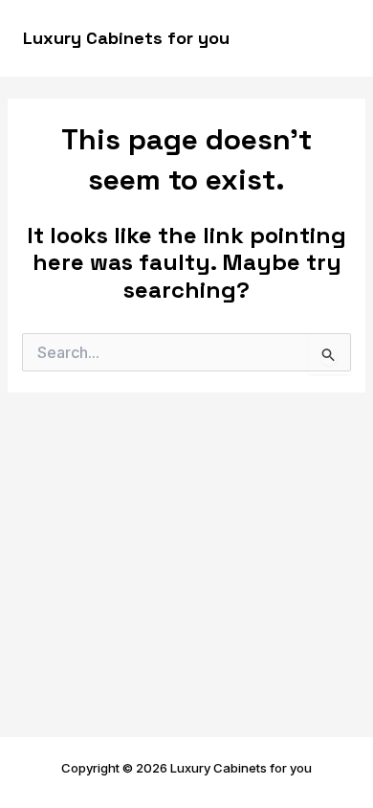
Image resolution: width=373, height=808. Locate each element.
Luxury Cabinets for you (126, 38)
